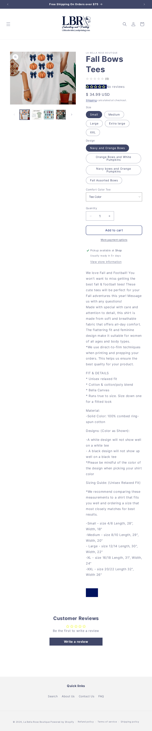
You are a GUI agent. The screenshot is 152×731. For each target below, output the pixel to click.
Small (94, 114)
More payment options (114, 239)
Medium (114, 114)
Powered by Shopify (62, 721)
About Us (68, 696)
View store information (106, 261)
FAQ (101, 696)
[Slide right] (71, 114)
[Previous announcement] (7, 4)
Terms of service (107, 721)
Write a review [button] (76, 642)
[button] (8, 24)
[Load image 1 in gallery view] (25, 115)
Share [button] (94, 592)
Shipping (91, 100)
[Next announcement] (144, 4)
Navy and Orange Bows (107, 148)
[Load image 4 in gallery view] (61, 115)
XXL (93, 132)
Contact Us (86, 696)
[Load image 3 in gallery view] (49, 115)
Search (53, 696)
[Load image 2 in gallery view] (37, 115)
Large (94, 123)
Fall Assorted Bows (104, 180)
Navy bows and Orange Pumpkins (113, 170)
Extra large (117, 123)
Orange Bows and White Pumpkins (113, 158)
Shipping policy (130, 721)
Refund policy (86, 721)
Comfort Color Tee (98, 189)
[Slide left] (14, 114)
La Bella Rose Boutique (36, 721)
